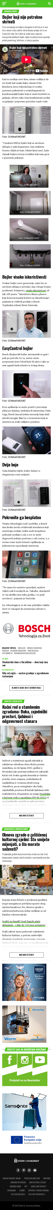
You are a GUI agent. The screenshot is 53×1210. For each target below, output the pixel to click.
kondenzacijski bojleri (25, 653)
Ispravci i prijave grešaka (38, 1190)
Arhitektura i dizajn (37, 1182)
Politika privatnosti (36, 1194)
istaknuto (8, 653)
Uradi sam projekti (38, 1186)
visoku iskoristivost (36, 290)
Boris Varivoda (35, 648)
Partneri (46, 1178)
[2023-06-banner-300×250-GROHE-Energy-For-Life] (24, 1000)
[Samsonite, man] (24, 1129)
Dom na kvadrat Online (12, 1178)
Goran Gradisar (18, 651)
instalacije (34, 651)
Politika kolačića (18, 1194)
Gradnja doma (15, 1186)
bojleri (22, 648)
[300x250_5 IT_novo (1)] (24, 1041)
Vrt (25, 1186)
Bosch (6, 651)
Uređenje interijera (18, 1182)
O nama (22, 1190)
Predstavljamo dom (32, 1178)
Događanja (11, 1190)
